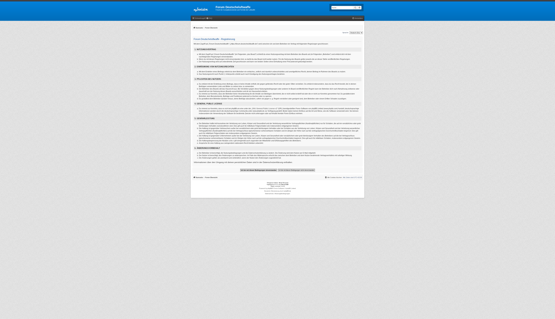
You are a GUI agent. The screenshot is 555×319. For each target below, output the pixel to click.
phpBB (270, 188)
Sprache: (345, 32)
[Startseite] (203, 8)
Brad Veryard (283, 183)
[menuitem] (209, 18)
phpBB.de (287, 191)
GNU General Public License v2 (264, 109)
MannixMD (284, 184)
